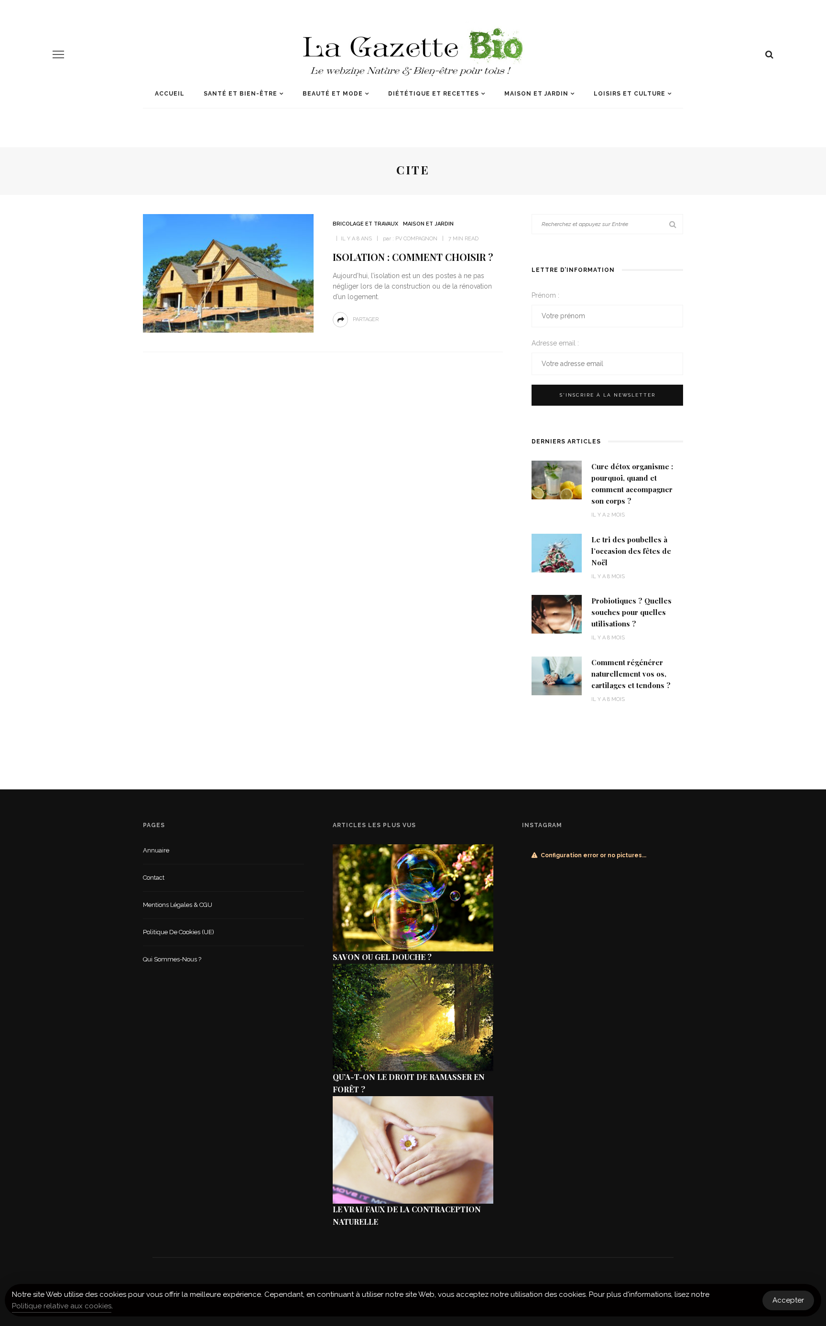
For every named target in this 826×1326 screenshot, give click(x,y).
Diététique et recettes (433, 93)
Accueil (170, 93)
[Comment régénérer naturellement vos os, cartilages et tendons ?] (557, 674)
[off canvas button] (58, 54)
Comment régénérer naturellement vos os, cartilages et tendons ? (631, 674)
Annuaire (156, 850)
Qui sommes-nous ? (172, 959)
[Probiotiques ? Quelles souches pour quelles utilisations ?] (557, 613)
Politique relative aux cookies (61, 1306)
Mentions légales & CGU (177, 904)
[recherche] (769, 54)
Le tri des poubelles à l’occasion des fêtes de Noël (631, 551)
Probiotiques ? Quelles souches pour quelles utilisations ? (631, 612)
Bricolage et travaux (365, 224)
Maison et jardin (536, 93)
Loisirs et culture (629, 93)
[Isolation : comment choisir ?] (228, 272)
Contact (153, 877)
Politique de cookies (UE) (178, 932)
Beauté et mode (333, 93)
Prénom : (545, 295)
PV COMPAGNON (416, 239)
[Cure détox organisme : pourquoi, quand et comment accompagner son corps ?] (557, 479)
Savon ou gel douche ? (382, 957)
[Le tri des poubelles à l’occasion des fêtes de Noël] (557, 552)
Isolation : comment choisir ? (413, 256)
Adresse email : (555, 343)
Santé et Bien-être (240, 93)
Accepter (788, 1300)
